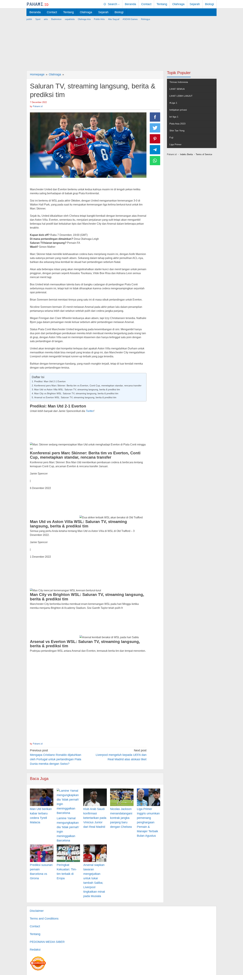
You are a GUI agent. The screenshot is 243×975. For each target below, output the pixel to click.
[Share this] (155, 117)
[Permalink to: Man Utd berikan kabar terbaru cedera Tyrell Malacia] (41, 797)
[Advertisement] (121, 44)
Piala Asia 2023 (177, 123)
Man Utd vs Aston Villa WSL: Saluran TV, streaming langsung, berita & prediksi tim (77, 389)
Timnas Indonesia (178, 82)
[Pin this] (155, 138)
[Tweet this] (155, 128)
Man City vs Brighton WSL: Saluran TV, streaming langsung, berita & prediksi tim (76, 393)
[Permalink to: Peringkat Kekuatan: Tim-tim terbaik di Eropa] (68, 853)
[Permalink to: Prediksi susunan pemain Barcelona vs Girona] (41, 853)
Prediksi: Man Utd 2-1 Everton (50, 381)
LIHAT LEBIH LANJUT (181, 96)
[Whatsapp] (155, 160)
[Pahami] (37, 4)
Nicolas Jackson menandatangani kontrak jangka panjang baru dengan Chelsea (121, 817)
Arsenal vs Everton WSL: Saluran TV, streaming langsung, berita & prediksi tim (75, 397)
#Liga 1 (173, 102)
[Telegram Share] (155, 149)
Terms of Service (204, 154)
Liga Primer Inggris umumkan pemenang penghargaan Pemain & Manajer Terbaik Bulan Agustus (148, 822)
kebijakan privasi (178, 109)
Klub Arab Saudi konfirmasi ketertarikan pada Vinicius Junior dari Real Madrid (94, 817)
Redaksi (35, 949)
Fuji (171, 137)
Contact (35, 926)
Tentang (35, 934)
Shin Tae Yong (176, 130)
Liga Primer (175, 144)
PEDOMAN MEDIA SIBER (47, 941)
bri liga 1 (173, 116)
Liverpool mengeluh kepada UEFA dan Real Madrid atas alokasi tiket (121, 755)
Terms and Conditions (44, 918)
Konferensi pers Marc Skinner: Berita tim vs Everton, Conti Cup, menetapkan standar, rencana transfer (88, 385)
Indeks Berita (186, 154)
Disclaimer (37, 910)
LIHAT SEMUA (177, 89)
